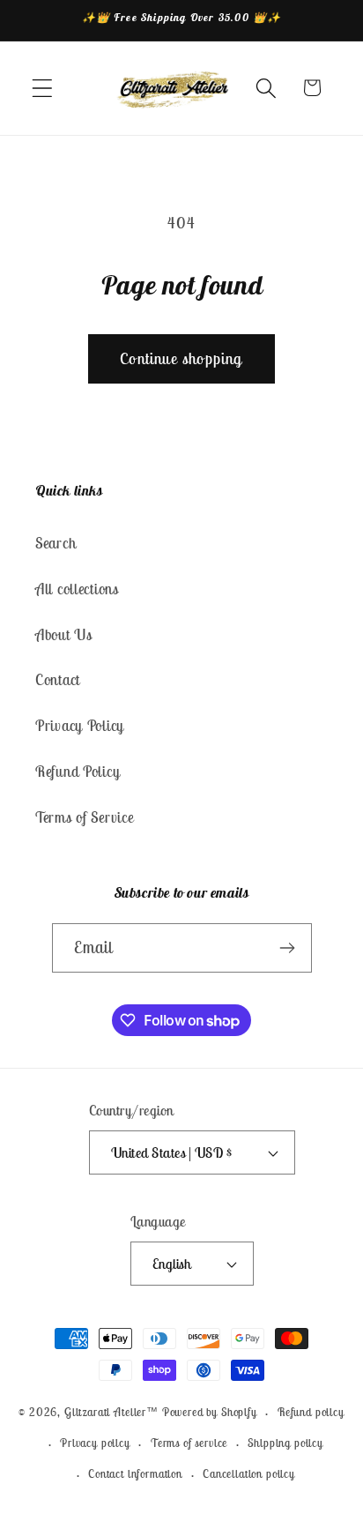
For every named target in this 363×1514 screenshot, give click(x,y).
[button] (42, 87)
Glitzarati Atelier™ (111, 1413)
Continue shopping (181, 358)
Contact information (135, 1473)
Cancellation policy (249, 1473)
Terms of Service (84, 817)
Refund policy (311, 1412)
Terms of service (189, 1443)
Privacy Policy (79, 725)
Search (55, 543)
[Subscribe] (287, 948)
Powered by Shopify (209, 1413)
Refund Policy (77, 771)
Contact (57, 680)
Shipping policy (285, 1443)
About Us (64, 635)
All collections (77, 589)
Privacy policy (95, 1443)
